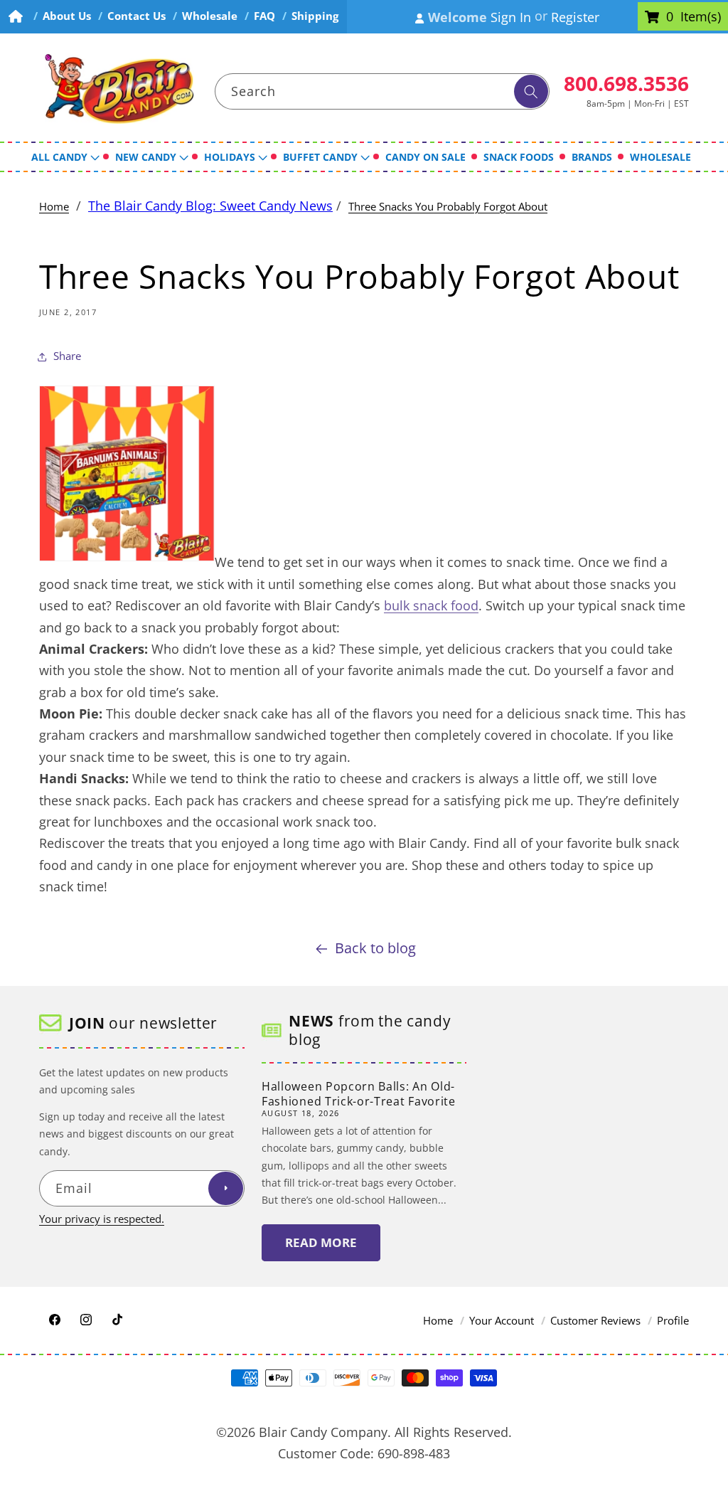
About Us (67, 16)
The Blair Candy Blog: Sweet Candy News (210, 205)
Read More (321, 1242)
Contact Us (136, 16)
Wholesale (209, 16)
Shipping (314, 16)
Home (54, 206)
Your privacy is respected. (101, 1218)
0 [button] (669, 17)
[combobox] (382, 92)
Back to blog (375, 948)
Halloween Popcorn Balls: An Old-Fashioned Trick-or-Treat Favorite (359, 1093)
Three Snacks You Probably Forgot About (447, 206)
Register (575, 17)
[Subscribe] (225, 1189)
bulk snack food (431, 605)
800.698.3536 (626, 83)
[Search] (531, 92)
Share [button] (67, 356)
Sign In (511, 17)
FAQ (264, 16)
